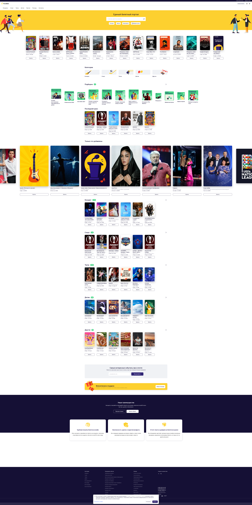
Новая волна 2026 (108, 475)
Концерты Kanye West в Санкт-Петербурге (113, 482)
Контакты (41, 8)
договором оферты (129, 433)
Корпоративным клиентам (139, 480)
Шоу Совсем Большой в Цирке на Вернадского (114, 477)
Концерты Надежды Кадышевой (111, 484)
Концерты (5, 8)
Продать (241, 3)
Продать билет (119, 411)
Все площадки (87, 484)
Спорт (11, 8)
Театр (17, 8)
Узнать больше (160, 386)
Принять (155, 501)
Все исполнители (88, 486)
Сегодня (106, 492)
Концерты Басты (108, 486)
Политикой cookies (128, 497)
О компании (136, 488)
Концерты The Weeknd (109, 480)
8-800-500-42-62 (239, 0)
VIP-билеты (136, 482)
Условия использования (138, 484)
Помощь (34, 8)
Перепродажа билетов (138, 477)
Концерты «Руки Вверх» (109, 488)
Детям (22, 8)
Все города (87, 482)
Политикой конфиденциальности (140, 497)
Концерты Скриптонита (109, 478)
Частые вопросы (137, 475)
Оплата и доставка (137, 473)
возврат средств (133, 435)
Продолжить (137, 374)
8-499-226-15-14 (162, 488)
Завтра (106, 494)
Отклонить (148, 501)
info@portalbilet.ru (162, 490)
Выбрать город (248, 0)
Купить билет (132, 411)
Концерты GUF (108, 490)
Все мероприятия (88, 480)
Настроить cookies (98, 501)
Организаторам (137, 478)
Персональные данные (138, 486)
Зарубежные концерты (109, 473)
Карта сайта (136, 492)
